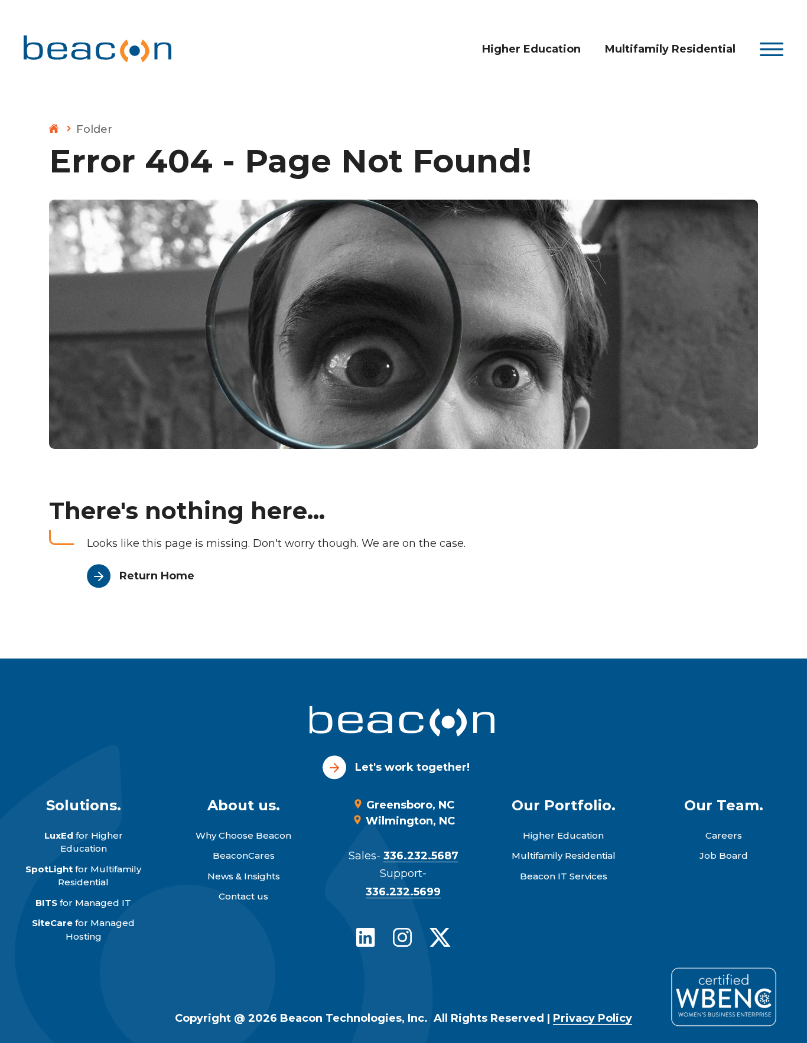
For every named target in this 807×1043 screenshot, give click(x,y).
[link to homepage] (97, 49)
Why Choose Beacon (243, 835)
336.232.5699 (403, 891)
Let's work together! (412, 767)
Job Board (723, 855)
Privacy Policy (592, 1018)
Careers (723, 835)
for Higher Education (83, 842)
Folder (94, 129)
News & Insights (243, 876)
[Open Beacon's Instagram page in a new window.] (402, 937)
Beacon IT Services (563, 876)
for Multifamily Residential (83, 875)
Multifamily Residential (670, 49)
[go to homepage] (403, 723)
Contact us (243, 896)
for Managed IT (83, 902)
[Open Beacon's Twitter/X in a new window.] (440, 937)
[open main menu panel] (771, 49)
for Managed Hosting (83, 929)
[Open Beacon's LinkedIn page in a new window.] (365, 937)
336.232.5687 (420, 855)
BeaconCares (244, 855)
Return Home (156, 575)
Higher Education (531, 49)
